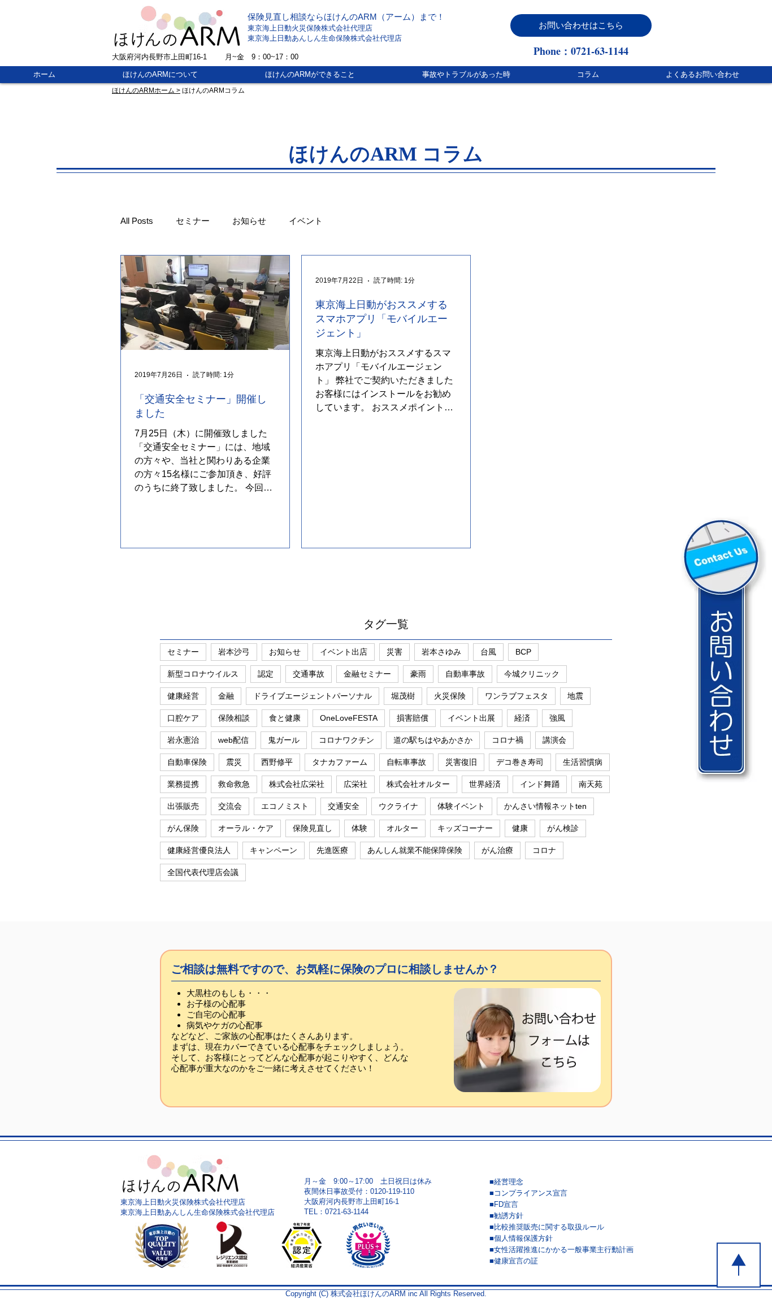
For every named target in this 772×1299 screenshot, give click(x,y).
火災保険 (450, 695)
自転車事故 (406, 762)
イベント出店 (343, 651)
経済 (522, 717)
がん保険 (183, 828)
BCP (523, 651)
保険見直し (312, 828)
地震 (575, 695)
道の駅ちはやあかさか (432, 739)
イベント (306, 221)
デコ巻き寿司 (520, 762)
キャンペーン (273, 850)
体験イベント (461, 806)
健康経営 (183, 695)
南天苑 (590, 784)
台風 (488, 651)
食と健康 (285, 717)
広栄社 (355, 784)
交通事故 (308, 673)
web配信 (233, 739)
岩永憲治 (183, 739)
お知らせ (249, 221)
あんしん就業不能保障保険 (414, 850)
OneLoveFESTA (349, 717)
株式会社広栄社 (296, 784)
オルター (402, 828)
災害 (394, 651)
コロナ (544, 850)
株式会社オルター (418, 784)
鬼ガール (284, 739)
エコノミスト (285, 806)
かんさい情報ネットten (545, 806)
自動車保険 (187, 762)
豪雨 (418, 673)
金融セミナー (367, 673)
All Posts (136, 221)
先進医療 (332, 850)
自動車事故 (465, 673)
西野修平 (277, 762)
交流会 (230, 806)
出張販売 (183, 806)
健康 (520, 828)
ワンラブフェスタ (516, 695)
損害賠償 (412, 717)
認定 (266, 673)
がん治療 (497, 850)
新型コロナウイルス (202, 673)
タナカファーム (339, 762)
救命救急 (234, 784)
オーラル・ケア (246, 828)
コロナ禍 (507, 739)
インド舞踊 (540, 784)
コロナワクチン (346, 739)
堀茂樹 (403, 695)
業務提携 (183, 784)
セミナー (193, 221)
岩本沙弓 (234, 651)
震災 (234, 762)
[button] (581, 25)
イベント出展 (471, 717)
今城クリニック (532, 673)
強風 (557, 717)
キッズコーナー (465, 828)
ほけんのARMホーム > (146, 90)
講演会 (554, 739)
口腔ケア (183, 717)
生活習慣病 (582, 762)
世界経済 (485, 784)
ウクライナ (398, 806)
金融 (226, 695)
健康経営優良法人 (199, 850)
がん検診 (563, 828)
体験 (359, 828)
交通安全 (343, 806)
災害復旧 (461, 762)
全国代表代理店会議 (202, 872)
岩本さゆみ (441, 651)
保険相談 (234, 717)
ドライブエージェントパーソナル (312, 695)
